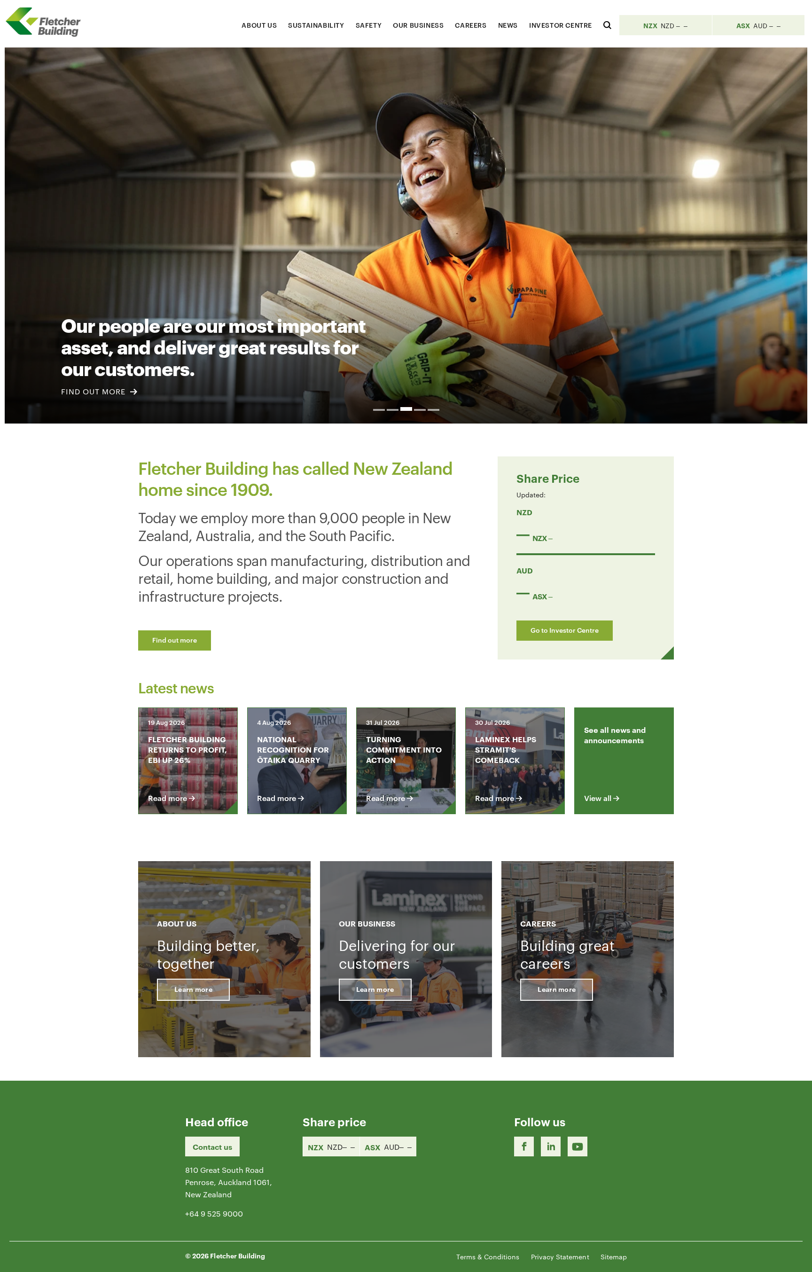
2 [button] (392, 410)
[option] (406, 235)
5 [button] (433, 410)
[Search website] (607, 23)
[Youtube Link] (577, 1146)
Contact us (212, 1146)
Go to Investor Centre (565, 629)
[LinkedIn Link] (551, 1146)
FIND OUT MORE (94, 391)
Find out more (174, 639)
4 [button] (420, 410)
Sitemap (614, 1256)
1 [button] (379, 410)
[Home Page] (47, 22)
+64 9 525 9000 (214, 1213)
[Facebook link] (524, 1146)
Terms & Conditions (487, 1256)
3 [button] (406, 409)
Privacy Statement (560, 1256)
